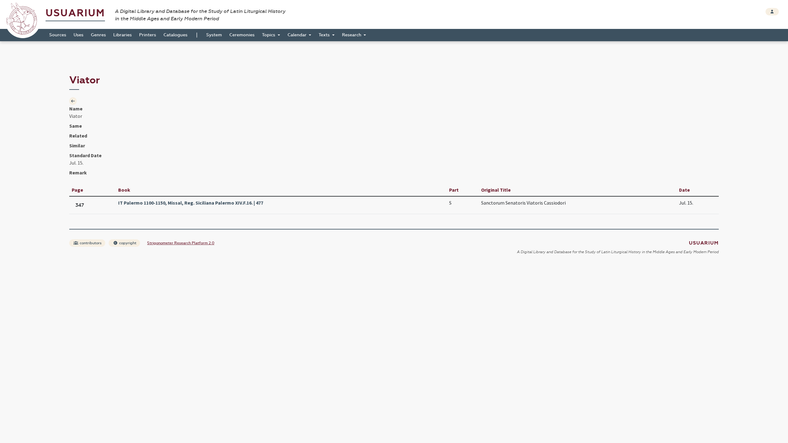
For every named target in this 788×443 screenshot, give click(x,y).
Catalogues (175, 35)
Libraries (122, 35)
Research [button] (352, 35)
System (214, 35)
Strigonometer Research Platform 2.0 (180, 243)
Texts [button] (325, 35)
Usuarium (75, 13)
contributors (90, 243)
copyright (127, 243)
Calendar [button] (297, 35)
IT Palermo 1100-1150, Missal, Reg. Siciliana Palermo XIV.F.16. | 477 (190, 203)
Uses (78, 35)
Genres (98, 35)
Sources (57, 35)
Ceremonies (242, 35)
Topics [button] (269, 35)
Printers (147, 35)
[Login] (772, 11)
